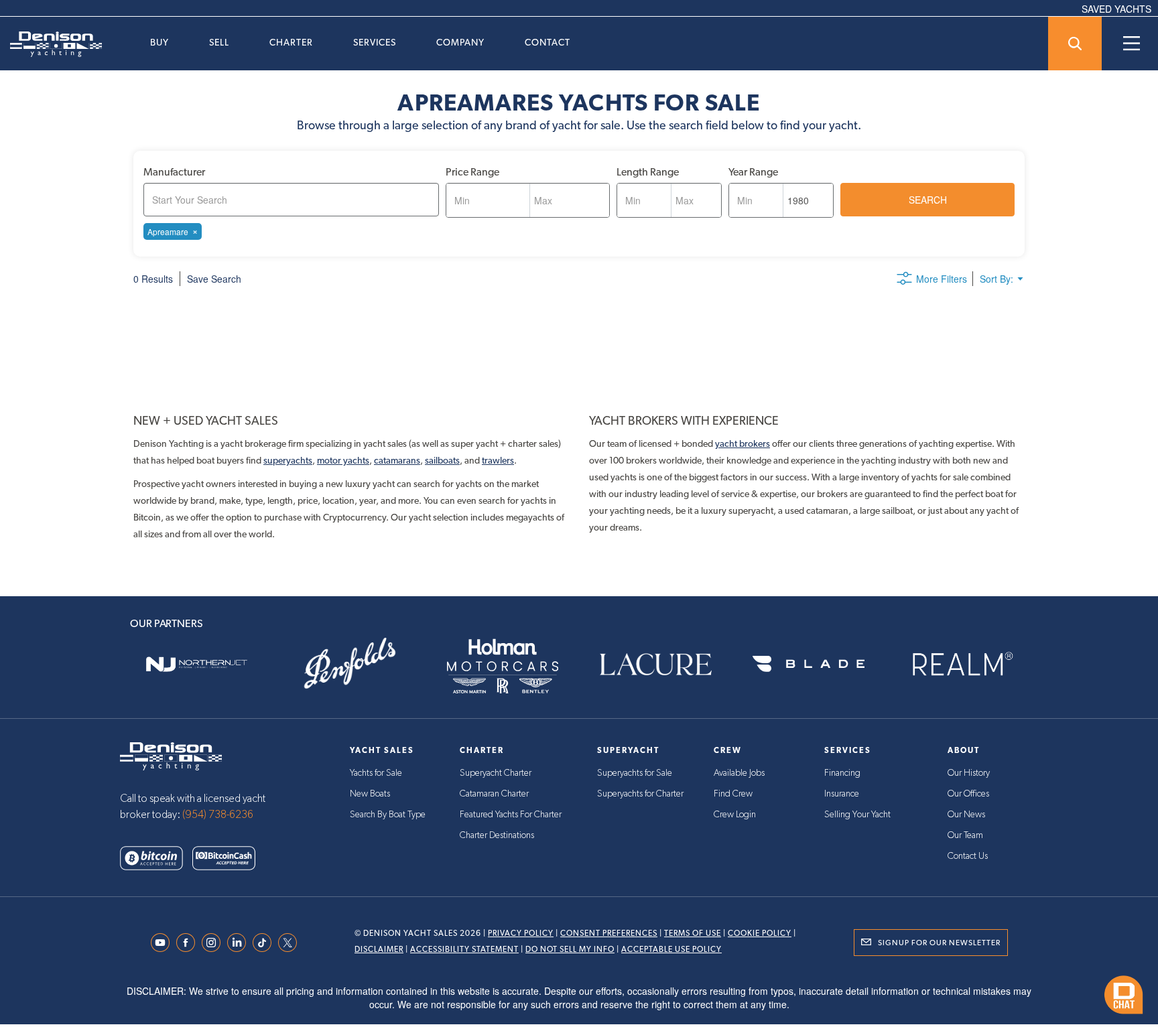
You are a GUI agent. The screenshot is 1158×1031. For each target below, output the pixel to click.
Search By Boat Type (388, 814)
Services (374, 42)
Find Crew (733, 794)
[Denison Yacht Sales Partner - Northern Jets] (196, 664)
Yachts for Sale (376, 773)
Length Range (648, 171)
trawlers (498, 460)
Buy (159, 42)
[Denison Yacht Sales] (171, 755)
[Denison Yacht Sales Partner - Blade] (808, 664)
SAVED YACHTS (1116, 8)
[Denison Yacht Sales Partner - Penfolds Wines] (349, 664)
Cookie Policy (759, 933)
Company (460, 42)
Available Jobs (739, 773)
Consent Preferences (608, 933)
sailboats (442, 460)
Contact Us (968, 856)
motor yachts (343, 460)
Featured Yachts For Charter (511, 814)
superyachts (287, 460)
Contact (547, 42)
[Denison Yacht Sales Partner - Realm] (961, 664)
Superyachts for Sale (634, 773)
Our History (969, 773)
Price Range (472, 171)
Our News (966, 814)
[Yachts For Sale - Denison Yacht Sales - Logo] (51, 44)
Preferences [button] (534, 986)
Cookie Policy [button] (263, 986)
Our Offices (968, 794)
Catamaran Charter (494, 794)
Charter (291, 42)
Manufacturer (174, 171)
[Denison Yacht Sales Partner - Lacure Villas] (655, 664)
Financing (842, 773)
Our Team (965, 835)
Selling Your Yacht (857, 814)
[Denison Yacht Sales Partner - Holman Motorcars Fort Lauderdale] (502, 664)
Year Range (753, 171)
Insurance (841, 794)
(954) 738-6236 (217, 814)
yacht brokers (742, 443)
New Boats (370, 794)
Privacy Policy (521, 933)
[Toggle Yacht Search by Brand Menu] (1075, 43)
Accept (979, 985)
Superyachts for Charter (640, 794)
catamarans (397, 460)
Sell (219, 42)
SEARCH (928, 199)
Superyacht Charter (495, 773)
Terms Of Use (692, 933)
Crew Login (735, 814)
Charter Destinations (497, 835)
